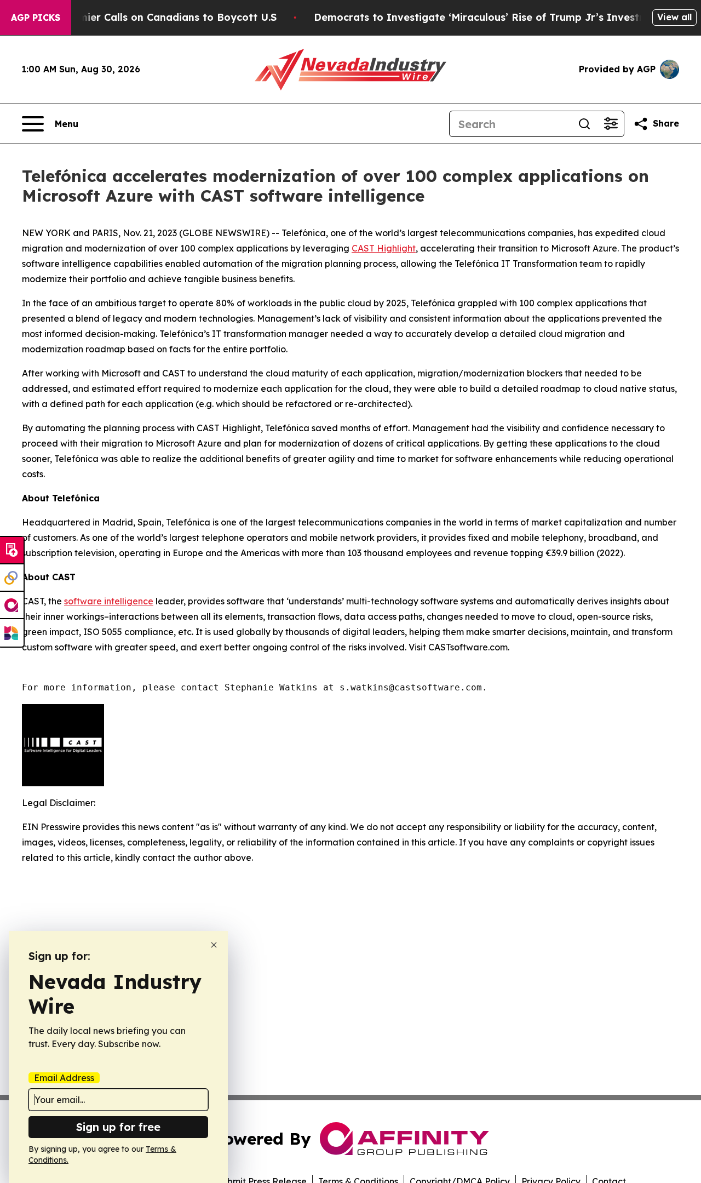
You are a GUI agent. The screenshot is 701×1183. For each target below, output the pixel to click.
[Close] (214, 945)
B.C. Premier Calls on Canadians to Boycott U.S (158, 17)
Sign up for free (118, 1127)
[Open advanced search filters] (610, 123)
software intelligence (108, 601)
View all (674, 17)
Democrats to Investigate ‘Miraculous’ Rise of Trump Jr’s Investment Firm (502, 17)
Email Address (64, 1077)
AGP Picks (35, 17)
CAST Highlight (384, 248)
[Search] (584, 123)
